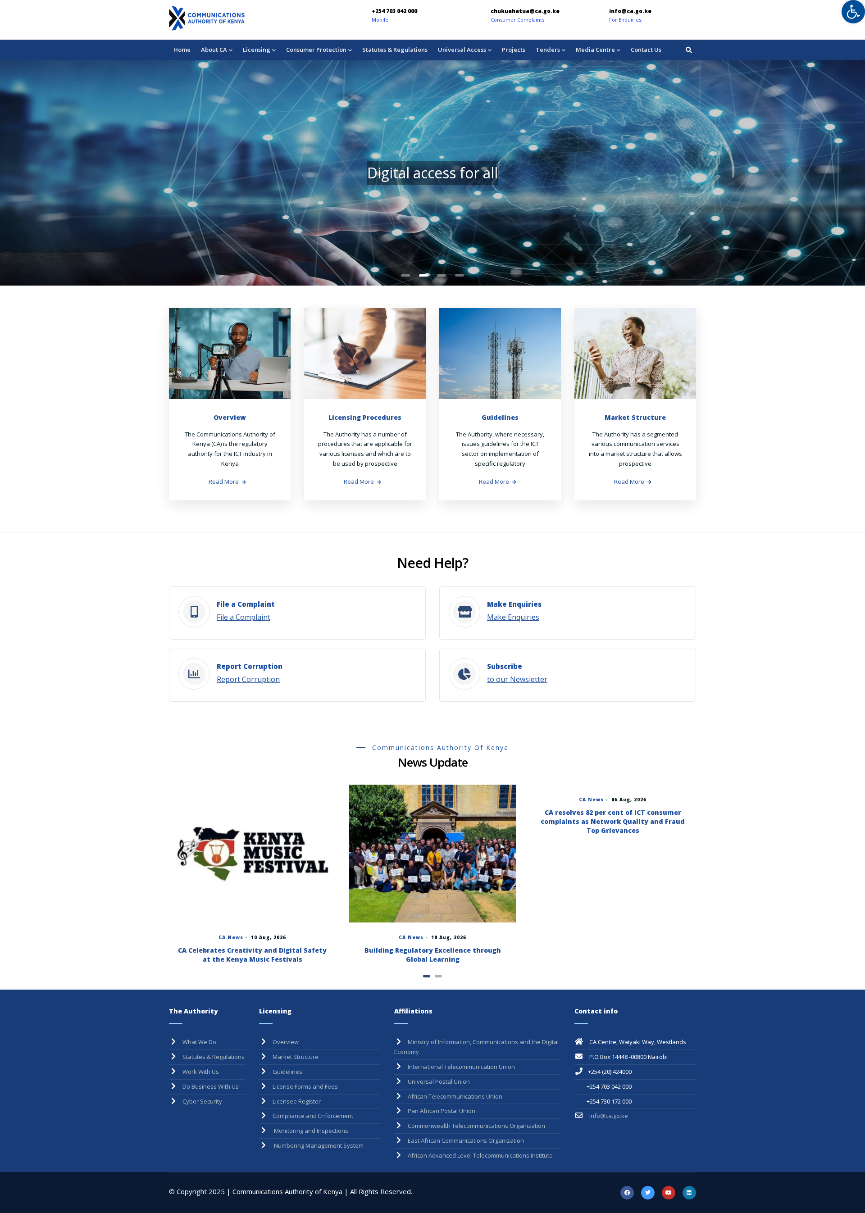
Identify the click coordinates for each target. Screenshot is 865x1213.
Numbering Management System (318, 1145)
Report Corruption (248, 679)
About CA (214, 49)
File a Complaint (243, 617)
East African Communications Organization (466, 1140)
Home (182, 49)
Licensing (256, 49)
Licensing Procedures (364, 417)
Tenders (548, 49)
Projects (513, 49)
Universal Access (462, 49)
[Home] (232, 18)
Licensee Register (297, 1101)
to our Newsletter (517, 679)
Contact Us (646, 49)
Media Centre (595, 49)
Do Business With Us (210, 1086)
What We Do (199, 1042)
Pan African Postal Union (441, 1111)
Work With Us (200, 1072)
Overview (230, 417)
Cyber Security (202, 1101)
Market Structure (635, 417)
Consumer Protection (316, 49)
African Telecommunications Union (455, 1096)
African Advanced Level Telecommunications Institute (480, 1155)
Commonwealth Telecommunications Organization (476, 1126)
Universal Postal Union (439, 1081)
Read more (224, 481)
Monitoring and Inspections (310, 1131)
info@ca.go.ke (608, 1116)
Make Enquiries (513, 617)
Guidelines (500, 417)
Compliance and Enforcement (313, 1116)
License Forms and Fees (305, 1086)
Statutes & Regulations (395, 49)
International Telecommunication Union (461, 1067)
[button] (405, 275)
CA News (231, 937)
